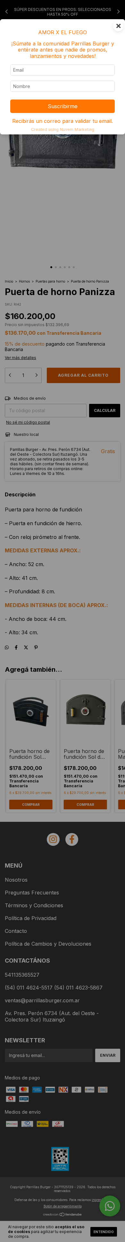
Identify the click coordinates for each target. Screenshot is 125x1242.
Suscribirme (63, 106)
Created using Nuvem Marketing (62, 129)
